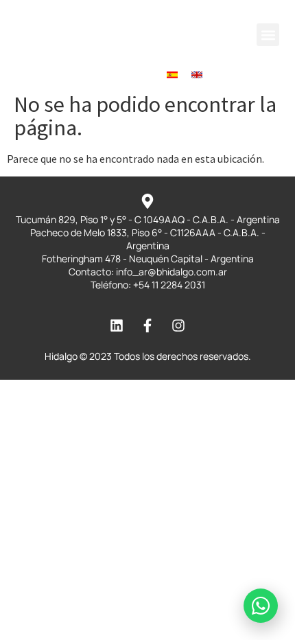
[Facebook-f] (122, 74)
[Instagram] (147, 74)
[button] (268, 34)
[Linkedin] (98, 74)
